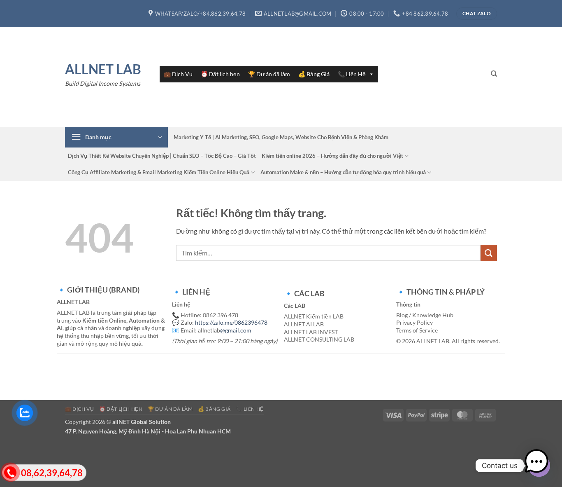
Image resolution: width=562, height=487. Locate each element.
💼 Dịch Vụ (178, 73)
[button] (116, 137)
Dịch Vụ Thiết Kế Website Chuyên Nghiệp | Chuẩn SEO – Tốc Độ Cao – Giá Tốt (162, 155)
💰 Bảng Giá (314, 73)
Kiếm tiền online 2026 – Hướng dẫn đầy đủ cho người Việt (332, 155)
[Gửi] (489, 253)
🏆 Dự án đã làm (269, 73)
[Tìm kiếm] (494, 74)
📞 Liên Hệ (352, 73)
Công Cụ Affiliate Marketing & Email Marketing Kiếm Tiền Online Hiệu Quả (158, 172)
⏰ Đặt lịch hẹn (220, 73)
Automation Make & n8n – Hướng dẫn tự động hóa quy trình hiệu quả (343, 172)
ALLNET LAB (103, 69)
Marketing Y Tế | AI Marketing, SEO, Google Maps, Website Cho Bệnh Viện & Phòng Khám (281, 137)
